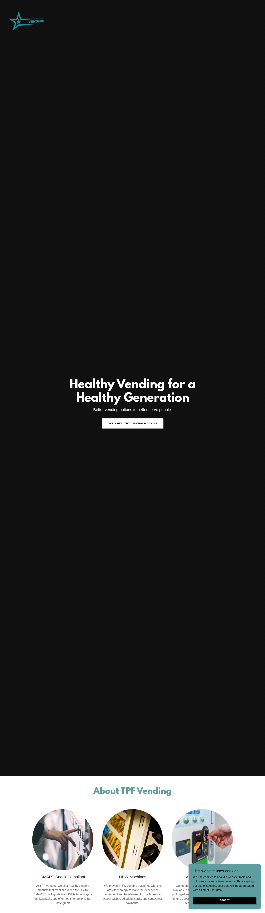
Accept (224, 900)
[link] (27, 4)
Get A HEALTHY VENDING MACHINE (132, 423)
